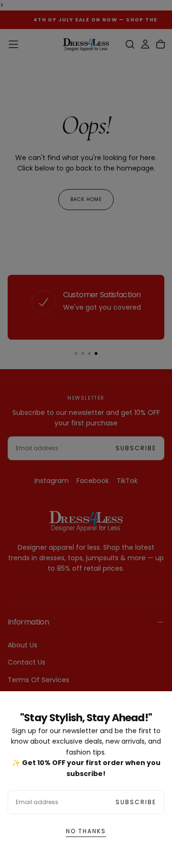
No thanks (86, 831)
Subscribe (136, 802)
